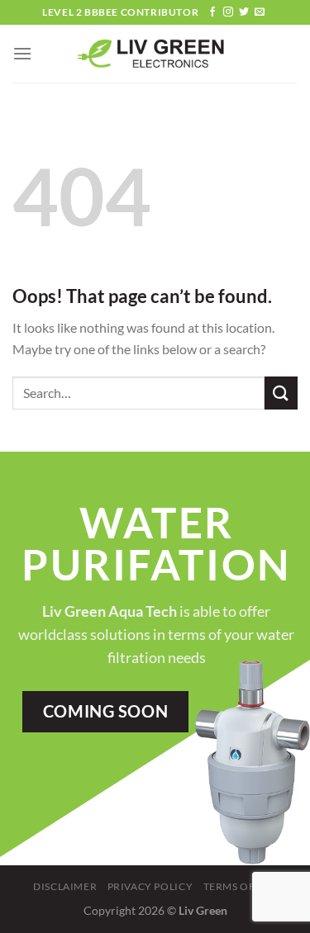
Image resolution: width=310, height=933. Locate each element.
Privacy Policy (150, 886)
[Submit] (281, 393)
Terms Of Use (240, 886)
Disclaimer (65, 886)
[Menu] (22, 53)
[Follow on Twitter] (244, 12)
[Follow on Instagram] (228, 12)
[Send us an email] (260, 12)
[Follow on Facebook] (212, 12)
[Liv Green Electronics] (155, 54)
